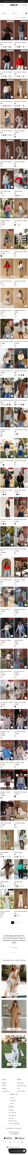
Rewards (11, 1110)
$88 (17, 764)
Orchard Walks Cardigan (6, 579)
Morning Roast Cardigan (6, 161)
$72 (17, 643)
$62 (15, 343)
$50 (15, 551)
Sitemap (4, 1083)
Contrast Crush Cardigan (6, 281)
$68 (15, 372)
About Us (12, 1098)
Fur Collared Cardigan (19, 762)
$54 (15, 134)
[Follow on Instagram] (10, 1142)
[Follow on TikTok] (18, 1142)
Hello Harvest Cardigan (19, 579)
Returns (4, 1085)
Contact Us (13, 1100)
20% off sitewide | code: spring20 (14, 1)
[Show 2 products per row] (26, 13)
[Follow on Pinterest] (14, 1142)
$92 (4, 764)
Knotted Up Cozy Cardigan (20, 370)
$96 (1, 552)
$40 (1, 253)
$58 (1, 163)
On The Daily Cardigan (5, 191)
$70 (17, 613)
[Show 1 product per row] (23, 13)
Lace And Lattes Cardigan (6, 702)
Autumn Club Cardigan (19, 161)
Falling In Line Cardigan (5, 640)
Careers (12, 1103)
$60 (1, 224)
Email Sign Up (12, 1115)
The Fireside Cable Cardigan (21, 341)
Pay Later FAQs (21, 1085)
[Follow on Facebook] (6, 1142)
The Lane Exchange (14, 1123)
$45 (15, 193)
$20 (1, 825)
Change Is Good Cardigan (20, 702)
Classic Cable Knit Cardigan (20, 220)
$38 (15, 704)
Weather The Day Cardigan (6, 762)
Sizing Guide (20, 1083)
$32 (1, 795)
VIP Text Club (12, 1112)
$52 (15, 222)
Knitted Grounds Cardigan (6, 341)
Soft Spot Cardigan (4, 609)
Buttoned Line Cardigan (19, 731)
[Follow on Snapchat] (22, 1142)
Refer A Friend (12, 1121)
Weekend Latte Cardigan (20, 548)
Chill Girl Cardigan (18, 191)
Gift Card (11, 1118)
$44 (1, 314)
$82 (4, 343)
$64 (4, 253)
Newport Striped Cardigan (20, 792)
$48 (1, 44)
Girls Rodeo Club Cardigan (20, 519)
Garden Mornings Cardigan (20, 251)
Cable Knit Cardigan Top (6, 370)
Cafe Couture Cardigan (5, 823)
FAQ (18, 1088)
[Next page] (18, 922)
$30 (15, 643)
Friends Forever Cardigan (20, 460)
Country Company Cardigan (20, 429)
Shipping (4, 1088)
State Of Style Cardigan (6, 490)
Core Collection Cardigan (6, 42)
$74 (15, 163)
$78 (1, 433)
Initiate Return (21, 1091)
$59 (4, 704)
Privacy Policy (5, 1091)
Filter (4, 13)
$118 (4, 552)
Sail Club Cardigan (4, 251)
